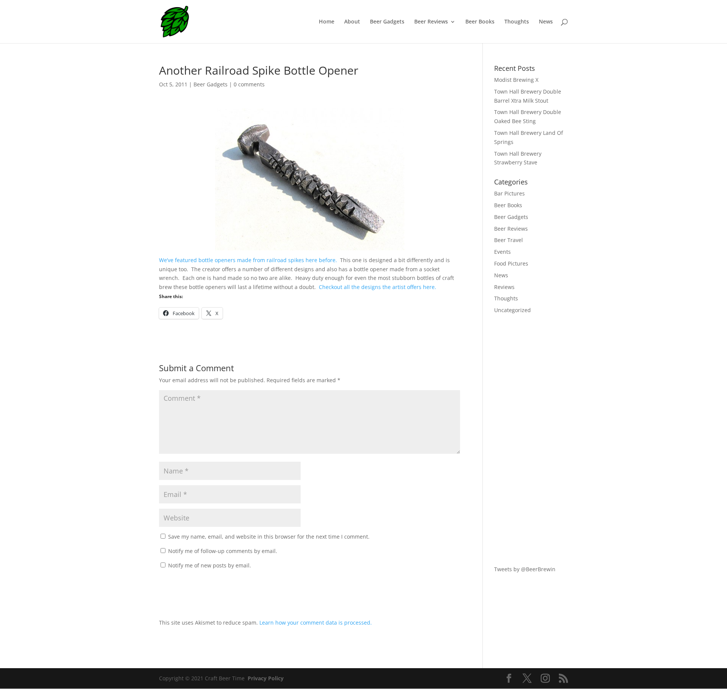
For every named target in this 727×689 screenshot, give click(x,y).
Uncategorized (512, 310)
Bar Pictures (509, 193)
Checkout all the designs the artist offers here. (377, 287)
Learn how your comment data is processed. (315, 622)
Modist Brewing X (516, 79)
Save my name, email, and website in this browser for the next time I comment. (269, 536)
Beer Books (480, 22)
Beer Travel (508, 240)
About (352, 22)
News (546, 22)
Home (326, 22)
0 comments (249, 84)
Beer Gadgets (387, 22)
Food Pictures (511, 263)
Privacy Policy (266, 678)
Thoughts (516, 22)
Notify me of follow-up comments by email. (222, 551)
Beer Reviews (431, 22)
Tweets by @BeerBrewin (524, 569)
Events (502, 251)
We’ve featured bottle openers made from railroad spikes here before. (248, 260)
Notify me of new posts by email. (209, 565)
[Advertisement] (531, 439)
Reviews (504, 287)
